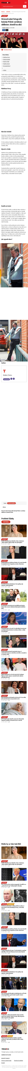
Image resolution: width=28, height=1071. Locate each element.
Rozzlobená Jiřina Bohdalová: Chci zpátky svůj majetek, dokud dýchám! (12, 584)
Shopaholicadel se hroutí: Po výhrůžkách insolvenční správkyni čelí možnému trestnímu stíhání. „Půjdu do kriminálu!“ (13, 630)
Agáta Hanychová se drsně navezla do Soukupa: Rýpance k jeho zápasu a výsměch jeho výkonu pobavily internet (12, 676)
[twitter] (7, 30)
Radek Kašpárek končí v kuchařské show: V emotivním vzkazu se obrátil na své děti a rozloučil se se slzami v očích (14, 653)
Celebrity (8, 11)
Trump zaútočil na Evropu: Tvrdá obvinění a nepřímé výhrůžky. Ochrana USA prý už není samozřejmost (13, 951)
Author (4, 70)
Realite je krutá (6, 63)
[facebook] (3, 30)
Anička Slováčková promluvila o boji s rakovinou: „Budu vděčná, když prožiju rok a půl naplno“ (12, 541)
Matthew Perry (6, 57)
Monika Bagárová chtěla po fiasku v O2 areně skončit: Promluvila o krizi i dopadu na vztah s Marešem (14, 563)
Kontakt (3, 1063)
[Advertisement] (14, 115)
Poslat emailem (11, 503)
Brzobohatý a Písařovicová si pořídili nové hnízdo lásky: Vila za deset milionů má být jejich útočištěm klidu (13, 607)
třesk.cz (3, 11)
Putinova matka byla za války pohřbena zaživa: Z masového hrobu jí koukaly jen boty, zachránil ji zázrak (12, 907)
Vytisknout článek (8, 49)
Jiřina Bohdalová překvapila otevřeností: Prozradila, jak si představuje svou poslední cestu (13, 698)
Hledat (24, 6)
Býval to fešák (6, 61)
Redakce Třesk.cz (5, 27)
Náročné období (6, 59)
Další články (6, 522)
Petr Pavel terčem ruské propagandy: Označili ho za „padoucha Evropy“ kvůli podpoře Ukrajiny (13, 885)
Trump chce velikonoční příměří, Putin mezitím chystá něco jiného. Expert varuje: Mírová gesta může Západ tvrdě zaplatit (12, 1016)
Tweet (5, 503)
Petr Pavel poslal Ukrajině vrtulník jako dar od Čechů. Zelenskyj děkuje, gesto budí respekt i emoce (14, 994)
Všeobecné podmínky (18, 1060)
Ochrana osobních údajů (6, 1060)
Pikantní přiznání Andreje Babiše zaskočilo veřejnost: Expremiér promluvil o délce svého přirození (12, 1039)
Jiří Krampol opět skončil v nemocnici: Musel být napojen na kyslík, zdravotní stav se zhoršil (12, 719)
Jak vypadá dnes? (6, 66)
